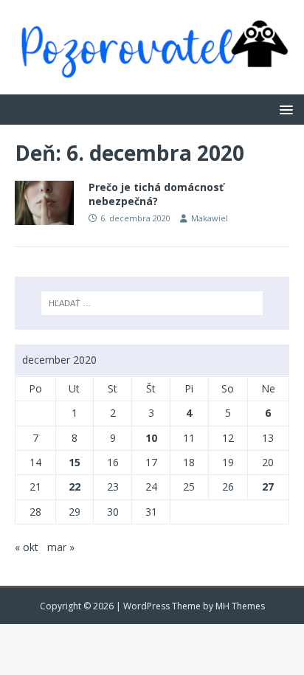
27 (268, 487)
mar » (61, 547)
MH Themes (240, 606)
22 (74, 487)
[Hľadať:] (152, 303)
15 (74, 462)
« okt (26, 547)
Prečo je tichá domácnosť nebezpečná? (156, 193)
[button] (283, 109)
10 (151, 438)
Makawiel (209, 218)
